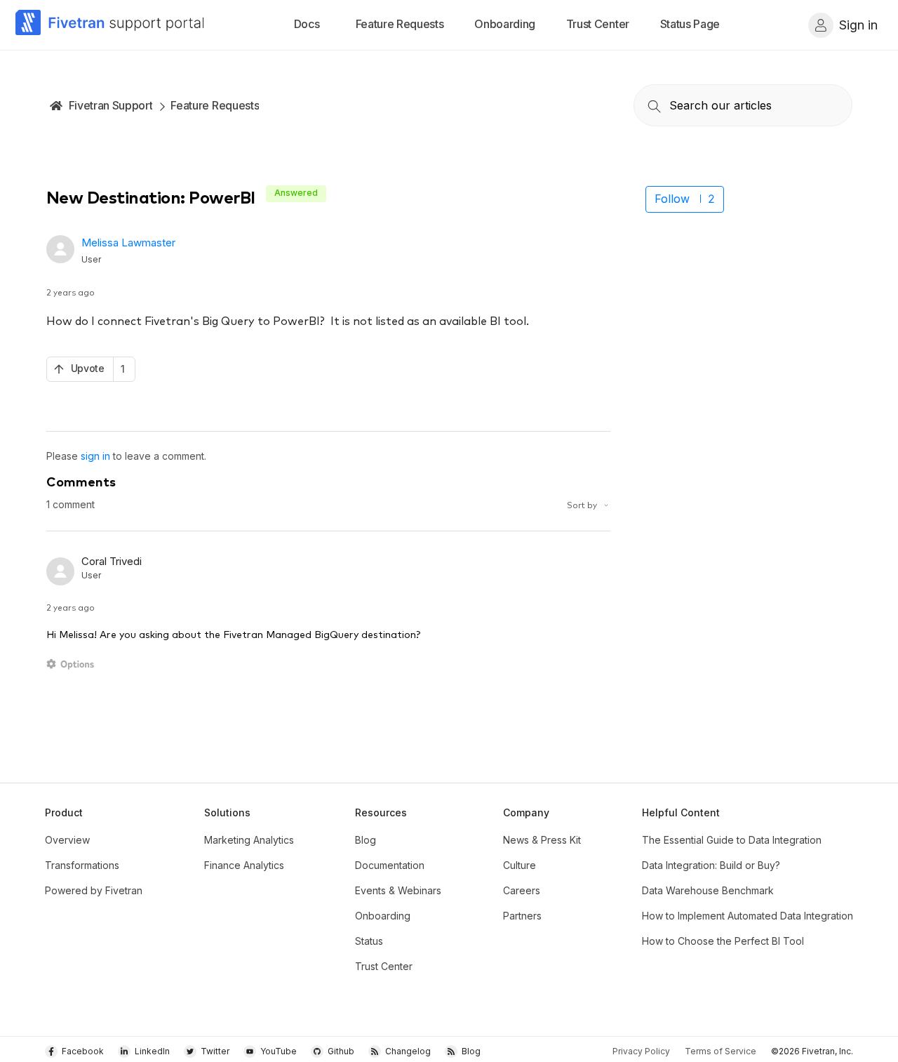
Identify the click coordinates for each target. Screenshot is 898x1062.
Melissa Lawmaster (128, 242)
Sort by (583, 504)
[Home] (110, 25)
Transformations (82, 865)
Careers (521, 890)
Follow (672, 199)
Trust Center (384, 966)
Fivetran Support (111, 105)
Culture (519, 865)
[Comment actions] (72, 664)
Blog (365, 840)
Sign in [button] (858, 25)
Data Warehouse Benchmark (708, 890)
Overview (67, 840)
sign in (95, 456)
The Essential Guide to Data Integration (732, 840)
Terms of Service (720, 1051)
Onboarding (382, 916)
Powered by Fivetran (93, 890)
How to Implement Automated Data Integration (747, 916)
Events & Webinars (398, 890)
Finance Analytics (244, 865)
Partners (522, 916)
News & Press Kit (542, 840)
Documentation (389, 865)
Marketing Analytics (249, 840)
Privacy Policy (641, 1051)
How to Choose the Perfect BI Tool (723, 941)
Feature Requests (214, 105)
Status (369, 941)
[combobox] (743, 105)
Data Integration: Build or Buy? (711, 865)
